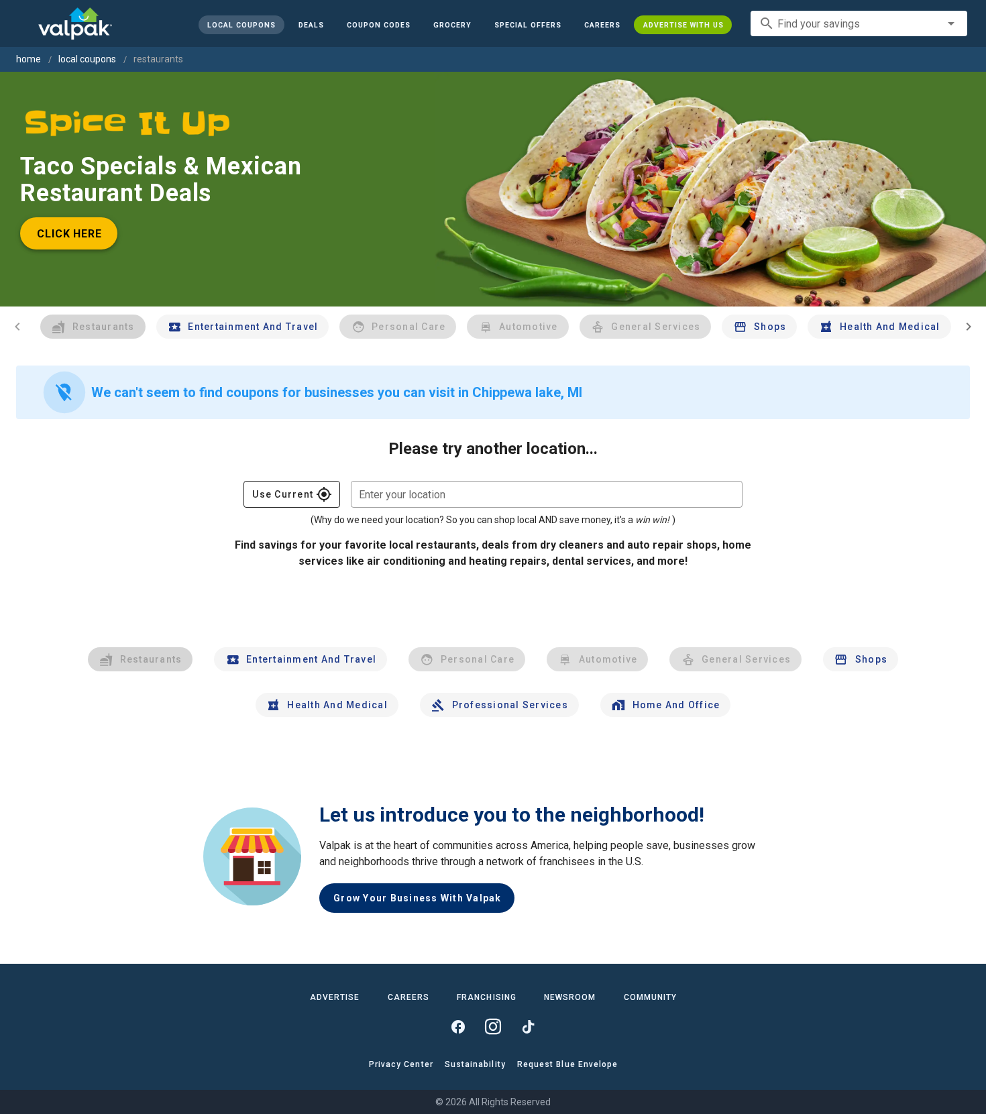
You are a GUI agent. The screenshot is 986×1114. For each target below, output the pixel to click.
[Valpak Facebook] (458, 1027)
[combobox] (859, 23)
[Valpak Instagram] (493, 1027)
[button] (527, 24)
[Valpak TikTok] (528, 1027)
